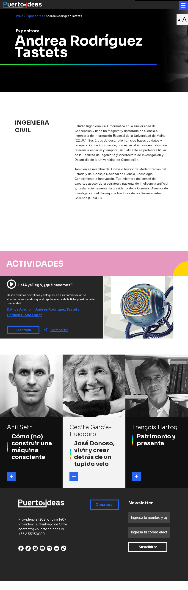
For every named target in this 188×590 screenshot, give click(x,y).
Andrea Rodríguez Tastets (57, 309)
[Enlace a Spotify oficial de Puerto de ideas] (49, 549)
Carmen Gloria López (24, 315)
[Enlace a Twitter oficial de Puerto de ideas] (28, 549)
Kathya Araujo (19, 309)
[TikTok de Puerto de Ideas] (63, 548)
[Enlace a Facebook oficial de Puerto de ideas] (21, 549)
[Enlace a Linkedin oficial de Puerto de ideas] (56, 549)
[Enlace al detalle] (11, 476)
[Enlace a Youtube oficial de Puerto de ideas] (42, 549)
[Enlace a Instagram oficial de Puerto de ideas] (35, 549)
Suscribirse (148, 547)
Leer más (23, 330)
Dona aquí (104, 505)
